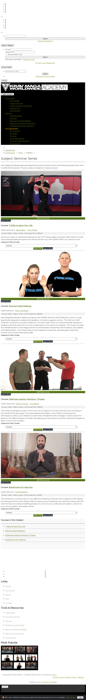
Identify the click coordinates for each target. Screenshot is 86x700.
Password (9, 52)
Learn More (6, 221)
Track (20, 153)
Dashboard (10, 150)
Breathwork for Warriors (15, 540)
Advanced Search (45, 41)
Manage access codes (45, 76)
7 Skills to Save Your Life (15, 526)
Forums (13, 136)
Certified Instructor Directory (22, 126)
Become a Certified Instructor (22, 123)
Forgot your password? (45, 63)
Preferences (10, 638)
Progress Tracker (17, 138)
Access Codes (6, 67)
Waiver (81, 677)
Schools (13, 118)
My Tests (13, 133)
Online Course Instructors (21, 106)
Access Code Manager (19, 141)
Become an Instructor (14, 633)
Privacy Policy (71, 677)
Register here (29, 59)
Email (7, 49)
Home (8, 586)
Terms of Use (58, 677)
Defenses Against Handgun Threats (20, 535)
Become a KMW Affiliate (20, 121)
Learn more (71, 697)
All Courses (14, 101)
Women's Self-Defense (15, 531)
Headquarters (16, 116)
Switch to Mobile (49, 682)
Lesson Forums (16, 103)
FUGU (54, 675)
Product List (15, 108)
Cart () (4, 80)
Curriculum (10, 153)
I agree (80, 697)
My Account (15, 143)
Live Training (15, 111)
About (8, 594)
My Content (15, 131)
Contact (8, 603)
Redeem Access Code (14, 625)
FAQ (7, 599)
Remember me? (15, 54)
